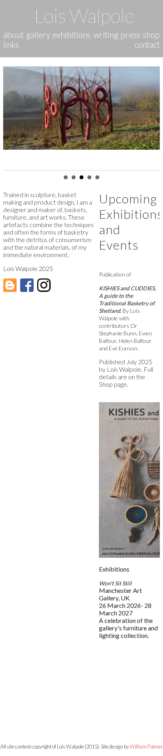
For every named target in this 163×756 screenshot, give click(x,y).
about (13, 34)
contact (147, 44)
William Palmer (146, 746)
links (11, 44)
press (130, 34)
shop (151, 34)
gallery (38, 34)
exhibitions (72, 34)
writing (105, 34)
